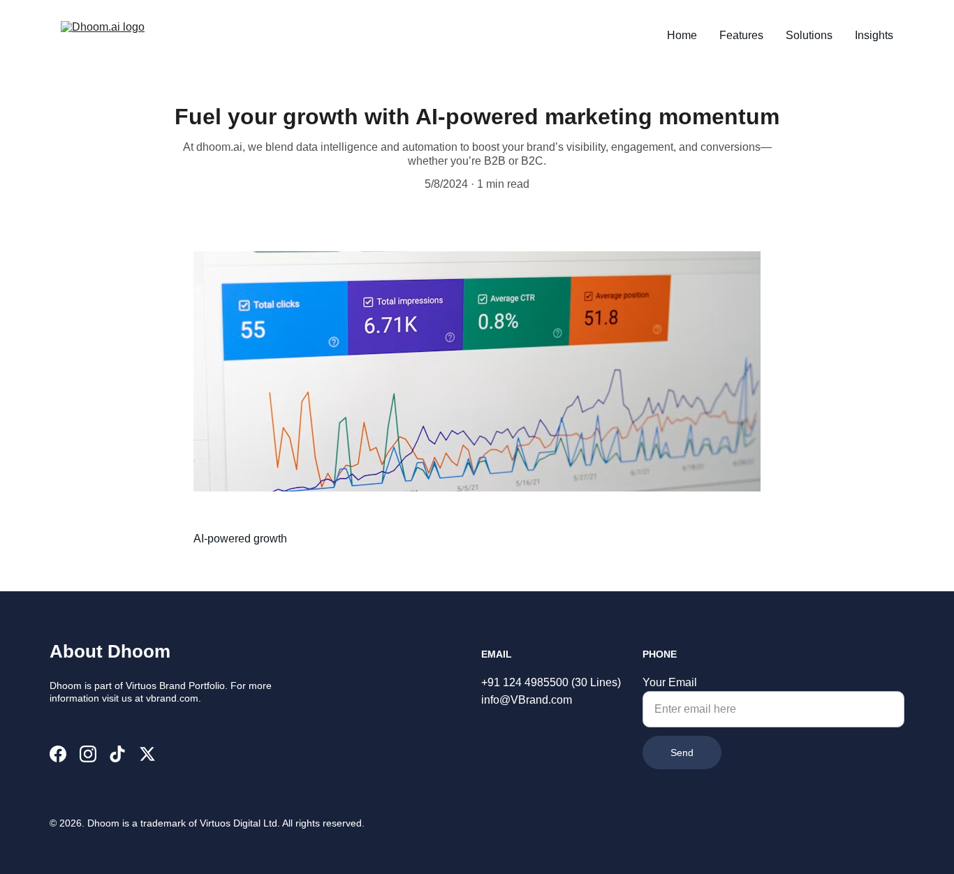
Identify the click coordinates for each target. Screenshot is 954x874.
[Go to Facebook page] (58, 754)
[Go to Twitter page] (147, 754)
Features (741, 35)
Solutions (809, 35)
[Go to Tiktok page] (117, 754)
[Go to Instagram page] (88, 754)
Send (682, 752)
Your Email (670, 682)
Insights (874, 35)
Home (682, 35)
